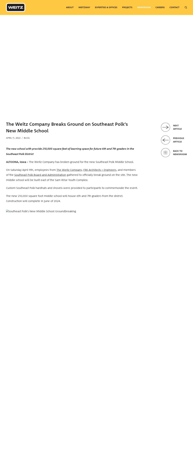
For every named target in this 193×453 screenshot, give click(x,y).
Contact (174, 7)
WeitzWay (84, 7)
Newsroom (144, 7)
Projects (127, 7)
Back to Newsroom (180, 153)
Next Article (177, 127)
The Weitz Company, (70, 170)
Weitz (15, 7)
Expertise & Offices (106, 7)
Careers (160, 7)
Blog (27, 138)
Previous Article (178, 140)
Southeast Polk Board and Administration (40, 175)
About (70, 7)
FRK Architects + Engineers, (100, 170)
